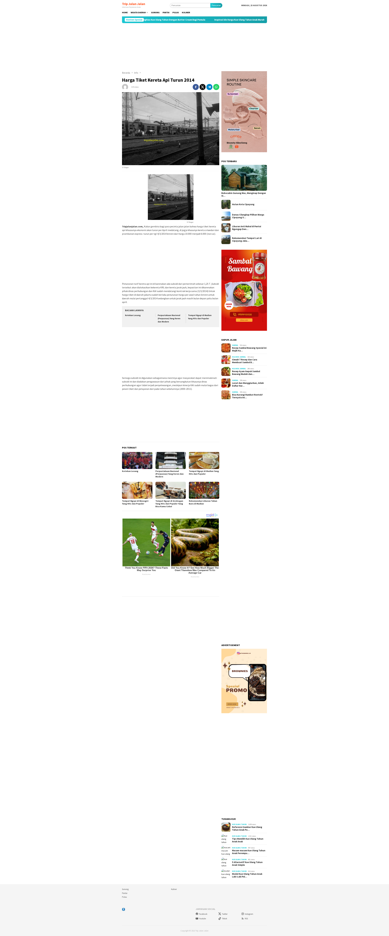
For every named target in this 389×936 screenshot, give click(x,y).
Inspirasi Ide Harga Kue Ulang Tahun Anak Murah (202, 19)
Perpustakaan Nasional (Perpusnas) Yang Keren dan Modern (169, 318)
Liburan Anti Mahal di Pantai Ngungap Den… (246, 228)
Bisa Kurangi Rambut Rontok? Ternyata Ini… (247, 396)
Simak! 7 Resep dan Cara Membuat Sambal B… (244, 361)
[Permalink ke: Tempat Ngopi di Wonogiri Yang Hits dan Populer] (137, 490)
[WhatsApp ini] (216, 87)
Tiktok (224, 918)
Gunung (125, 889)
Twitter (224, 914)
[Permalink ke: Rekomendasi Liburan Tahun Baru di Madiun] (204, 490)
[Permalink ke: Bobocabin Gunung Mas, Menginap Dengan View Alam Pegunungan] (244, 178)
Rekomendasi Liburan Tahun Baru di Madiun (203, 502)
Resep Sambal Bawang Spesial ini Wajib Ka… (249, 349)
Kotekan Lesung (133, 315)
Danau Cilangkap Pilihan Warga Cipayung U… (248, 216)
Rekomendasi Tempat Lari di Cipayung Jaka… (247, 239)
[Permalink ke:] (125, 86)
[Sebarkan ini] (196, 87)
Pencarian (216, 5)
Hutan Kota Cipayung (243, 204)
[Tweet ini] (203, 87)
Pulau (124, 897)
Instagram (249, 914)
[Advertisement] (194, 47)
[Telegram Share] (209, 87)
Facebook (203, 914)
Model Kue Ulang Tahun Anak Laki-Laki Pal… (247, 875)
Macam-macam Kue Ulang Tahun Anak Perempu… (248, 852)
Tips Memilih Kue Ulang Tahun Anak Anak (247, 840)
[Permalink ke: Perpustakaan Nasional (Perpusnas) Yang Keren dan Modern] (170, 460)
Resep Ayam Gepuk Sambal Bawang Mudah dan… (246, 372)
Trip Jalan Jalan (133, 4)
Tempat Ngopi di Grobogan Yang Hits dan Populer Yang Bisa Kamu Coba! (169, 504)
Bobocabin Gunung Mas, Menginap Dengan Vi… (243, 194)
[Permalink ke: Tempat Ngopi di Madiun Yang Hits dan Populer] (204, 460)
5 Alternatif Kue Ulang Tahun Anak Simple (258, 19)
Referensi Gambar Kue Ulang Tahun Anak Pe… (247, 828)
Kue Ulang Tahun (239, 824)
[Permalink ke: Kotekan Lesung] (137, 460)
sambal (235, 345)
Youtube (202, 918)
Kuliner (235, 357)
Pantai (124, 893)
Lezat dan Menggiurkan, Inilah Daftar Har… (248, 384)
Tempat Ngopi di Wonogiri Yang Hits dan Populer (135, 502)
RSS (246, 918)
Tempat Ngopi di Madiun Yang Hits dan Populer (204, 472)
